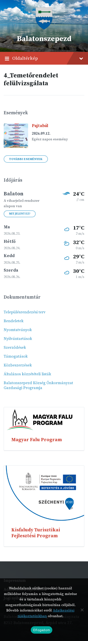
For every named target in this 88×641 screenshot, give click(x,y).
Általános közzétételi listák (27, 374)
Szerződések (15, 347)
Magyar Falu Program (36, 440)
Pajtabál (40, 126)
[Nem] (81, 609)
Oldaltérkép (25, 58)
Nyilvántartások (18, 338)
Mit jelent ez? (19, 214)
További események (26, 159)
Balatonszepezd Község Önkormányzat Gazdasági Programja (38, 385)
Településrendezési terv (24, 312)
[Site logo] (44, 28)
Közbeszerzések (18, 365)
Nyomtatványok (18, 329)
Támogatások (16, 356)
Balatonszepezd (44, 39)
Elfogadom (41, 630)
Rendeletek (13, 321)
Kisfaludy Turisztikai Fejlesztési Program (35, 533)
